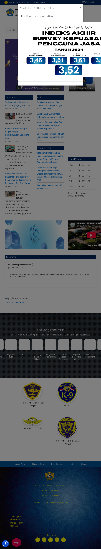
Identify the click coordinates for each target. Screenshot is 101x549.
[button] (5, 543)
